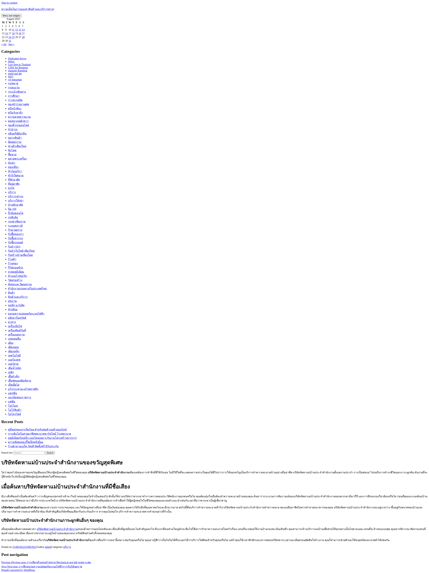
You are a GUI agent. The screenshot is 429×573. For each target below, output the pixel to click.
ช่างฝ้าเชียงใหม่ (17, 146)
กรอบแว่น (14, 87)
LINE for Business (18, 67)
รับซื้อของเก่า (16, 234)
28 (23, 37)
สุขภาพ (12, 301)
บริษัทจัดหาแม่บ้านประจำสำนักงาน (57, 529)
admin (48, 547)
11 (13, 29)
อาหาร (12, 322)
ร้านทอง (13, 263)
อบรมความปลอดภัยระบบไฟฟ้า (26, 313)
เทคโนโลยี (14, 355)
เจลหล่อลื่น (14, 338)
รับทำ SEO (14, 246)
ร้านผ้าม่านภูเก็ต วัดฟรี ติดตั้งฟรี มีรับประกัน (33, 446)
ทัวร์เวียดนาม (16, 175)
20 (20, 33)
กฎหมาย (13, 83)
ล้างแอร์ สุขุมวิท (17, 276)
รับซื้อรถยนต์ (15, 242)
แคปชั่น (12, 393)
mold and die (15, 73)
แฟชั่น (11, 401)
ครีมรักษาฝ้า (15, 112)
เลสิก (11, 372)
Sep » (11, 44)
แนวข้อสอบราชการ (19, 397)
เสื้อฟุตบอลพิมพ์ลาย (19, 380)
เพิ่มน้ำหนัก (14, 368)
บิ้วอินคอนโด (15, 213)
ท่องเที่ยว (13, 167)
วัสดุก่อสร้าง (15, 280)
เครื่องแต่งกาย (16, 334)
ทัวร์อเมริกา (15, 171)
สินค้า (11, 292)
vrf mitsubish (15, 79)
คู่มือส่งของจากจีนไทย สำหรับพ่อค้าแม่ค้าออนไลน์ (37, 429)
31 (10, 40)
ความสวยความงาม (19, 116)
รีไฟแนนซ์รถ (15, 267)
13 (20, 29)
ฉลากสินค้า (15, 137)
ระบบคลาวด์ (15, 225)
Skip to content (9, 2)
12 (16, 29)
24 (10, 37)
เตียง (10, 343)
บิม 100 (12, 209)
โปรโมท (13, 405)
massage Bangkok (17, 70)
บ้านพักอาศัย (15, 204)
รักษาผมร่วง (15, 229)
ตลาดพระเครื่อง (17, 158)
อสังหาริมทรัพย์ (17, 317)
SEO (10, 76)
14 (23, 29)
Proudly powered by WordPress (18, 570)
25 (13, 37)
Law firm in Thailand (19, 64)
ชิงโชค (12, 150)
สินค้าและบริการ (18, 296)
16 (6, 33)
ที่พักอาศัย (14, 179)
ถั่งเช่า (11, 162)
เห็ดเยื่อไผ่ (13, 384)
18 (13, 33)
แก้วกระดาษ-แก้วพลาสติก (23, 389)
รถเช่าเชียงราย (16, 221)
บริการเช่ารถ (15, 196)
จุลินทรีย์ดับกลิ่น (17, 133)
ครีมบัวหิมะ (15, 108)
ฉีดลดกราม (14, 142)
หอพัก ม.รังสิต (16, 305)
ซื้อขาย (12, 154)
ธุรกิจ (11, 188)
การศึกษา (13, 95)
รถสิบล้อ (13, 217)
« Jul (3, 44)
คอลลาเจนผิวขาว (18, 121)
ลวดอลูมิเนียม (16, 271)
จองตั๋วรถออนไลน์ (18, 125)
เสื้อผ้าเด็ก (13, 376)
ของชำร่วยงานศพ (18, 104)
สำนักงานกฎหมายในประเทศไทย (27, 288)
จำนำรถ (13, 129)
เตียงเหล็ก (13, 351)
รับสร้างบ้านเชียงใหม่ (20, 255)
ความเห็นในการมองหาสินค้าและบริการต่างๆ (27, 9)
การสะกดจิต (15, 100)
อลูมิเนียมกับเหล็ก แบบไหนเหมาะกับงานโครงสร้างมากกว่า (42, 437)
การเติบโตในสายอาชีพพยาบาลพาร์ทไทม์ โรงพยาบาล (39, 433)
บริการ (12, 192)
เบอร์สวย (13, 363)
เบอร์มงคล (14, 359)
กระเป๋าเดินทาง (17, 91)
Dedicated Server (17, 58)
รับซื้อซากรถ (15, 238)
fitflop (11, 61)
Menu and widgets (11, 15)
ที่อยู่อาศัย (13, 183)
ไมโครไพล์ (14, 414)
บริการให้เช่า (15, 200)
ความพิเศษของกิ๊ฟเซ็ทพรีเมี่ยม (25, 442)
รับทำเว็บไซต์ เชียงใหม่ (21, 250)
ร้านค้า (12, 259)
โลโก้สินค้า (14, 410)
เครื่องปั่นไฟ (15, 326)
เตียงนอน (13, 347)
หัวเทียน (12, 309)
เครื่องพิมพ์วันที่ (17, 330)
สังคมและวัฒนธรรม (20, 284)
